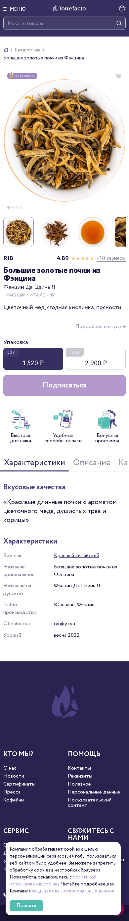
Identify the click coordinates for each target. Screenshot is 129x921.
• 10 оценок (111, 258)
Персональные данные (94, 792)
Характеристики (34, 463)
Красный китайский (76, 555)
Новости (13, 776)
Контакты (79, 768)
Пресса (12, 792)
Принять (26, 905)
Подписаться (65, 385)
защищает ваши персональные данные (73, 891)
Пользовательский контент (89, 802)
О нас (10, 768)
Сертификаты (19, 784)
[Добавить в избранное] (118, 76)
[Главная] (6, 50)
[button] (14, 8)
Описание (91, 463)
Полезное (79, 784)
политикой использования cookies (53, 880)
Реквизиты (80, 776)
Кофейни (13, 800)
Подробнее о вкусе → (100, 326)
